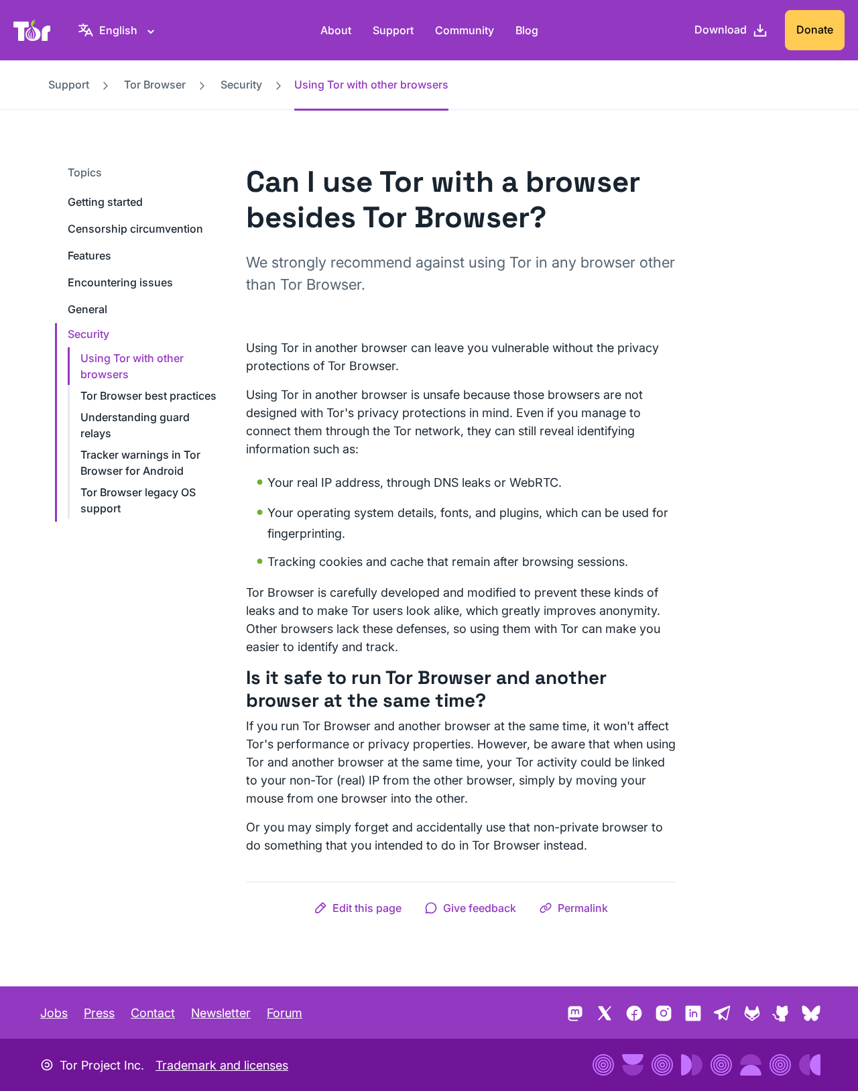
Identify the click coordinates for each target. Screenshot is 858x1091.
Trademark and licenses (222, 1065)
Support (393, 30)
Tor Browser (155, 84)
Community (464, 30)
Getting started (105, 202)
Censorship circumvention (135, 228)
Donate (814, 29)
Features (89, 255)
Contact (153, 1013)
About (335, 30)
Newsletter (221, 1013)
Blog (526, 30)
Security (241, 84)
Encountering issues (120, 282)
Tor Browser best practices (148, 395)
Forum (284, 1013)
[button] (357, 908)
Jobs (54, 1013)
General (87, 309)
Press (99, 1013)
